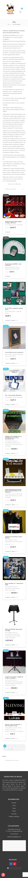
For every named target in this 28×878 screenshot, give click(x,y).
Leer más (7, 232)
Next (12, 749)
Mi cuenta (14, 802)
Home (9, 24)
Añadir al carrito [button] (10, 320)
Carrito (14, 805)
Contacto (14, 811)
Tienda (14, 808)
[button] (14, 189)
